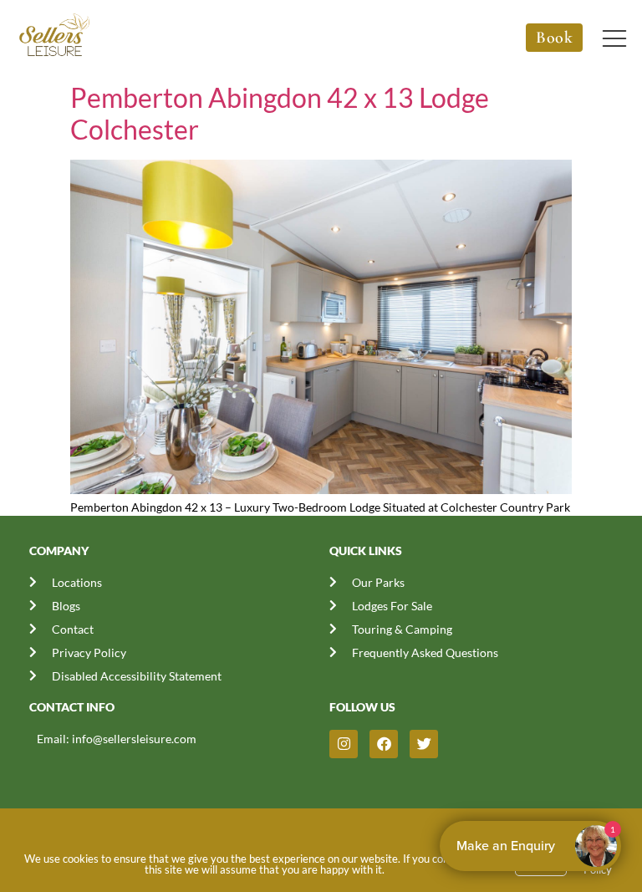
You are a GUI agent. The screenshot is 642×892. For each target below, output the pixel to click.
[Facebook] (383, 744)
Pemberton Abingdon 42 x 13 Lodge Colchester (279, 113)
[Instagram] (343, 744)
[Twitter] (424, 744)
